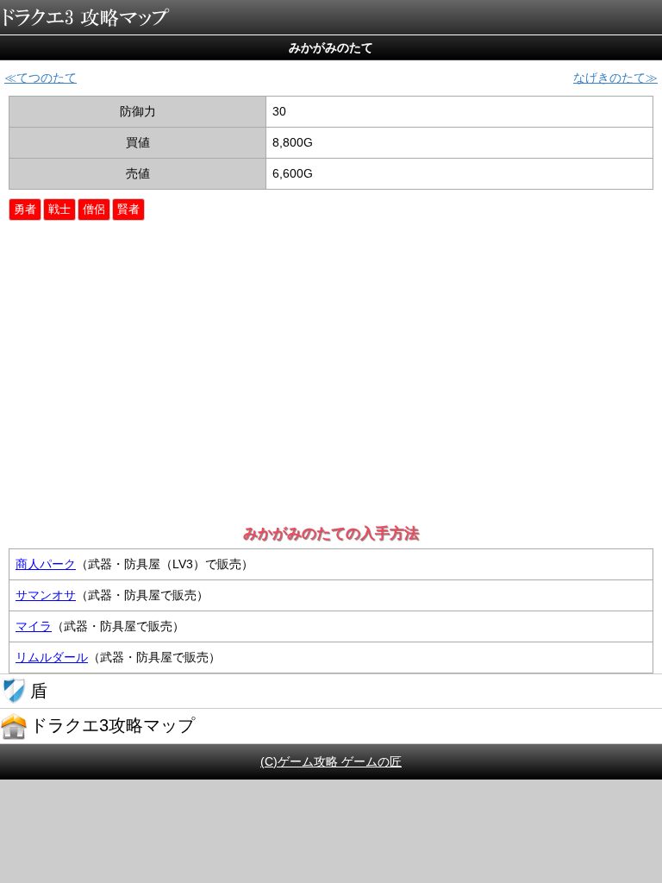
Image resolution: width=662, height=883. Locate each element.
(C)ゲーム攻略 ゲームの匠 (331, 761)
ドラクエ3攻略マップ (86, 17)
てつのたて (46, 78)
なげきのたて (609, 78)
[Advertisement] (333, 384)
